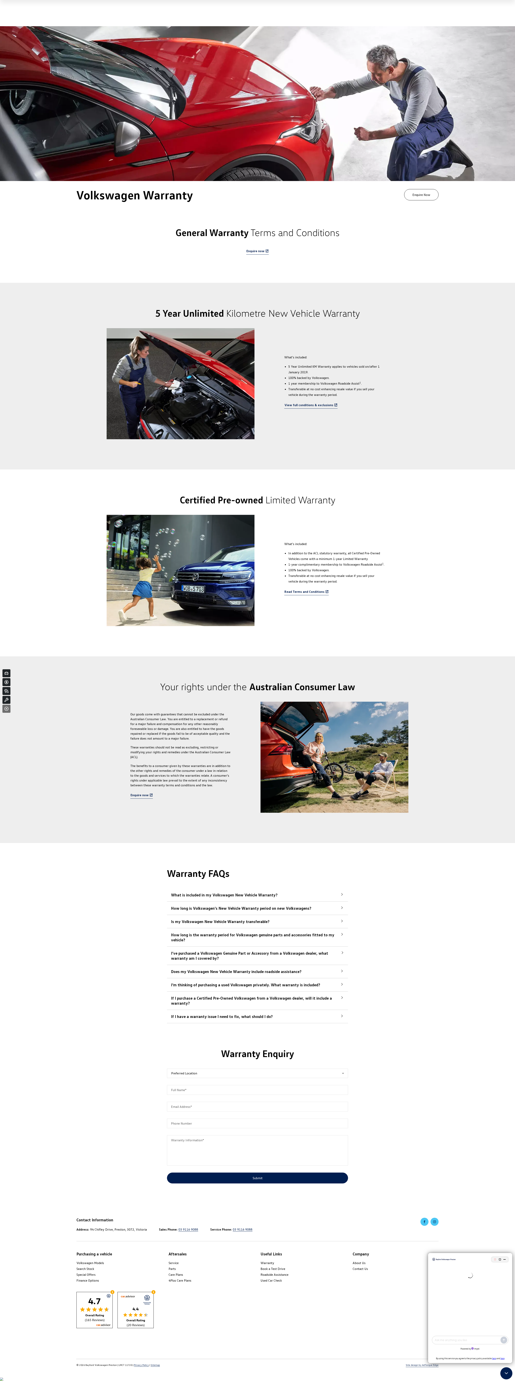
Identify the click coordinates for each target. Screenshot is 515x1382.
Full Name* (178, 1090)
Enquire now (255, 251)
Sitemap (155, 1364)
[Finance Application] (6, 682)
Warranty (267, 1263)
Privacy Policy (141, 1364)
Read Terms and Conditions (304, 592)
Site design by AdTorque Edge (422, 1364)
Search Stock (85, 1269)
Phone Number (181, 1123)
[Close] (6, 709)
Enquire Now (421, 195)
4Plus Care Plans (180, 1280)
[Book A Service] (6, 700)
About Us (359, 1263)
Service (174, 1263)
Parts (172, 1269)
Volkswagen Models (90, 1263)
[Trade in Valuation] (6, 673)
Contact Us (360, 1269)
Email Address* (181, 1107)
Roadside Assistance (274, 1275)
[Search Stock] (6, 691)
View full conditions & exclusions (308, 405)
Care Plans (176, 1275)
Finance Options (87, 1280)
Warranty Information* (187, 1140)
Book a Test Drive (273, 1269)
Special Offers (86, 1275)
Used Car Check (271, 1280)
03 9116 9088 (188, 1229)
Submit (258, 1178)
